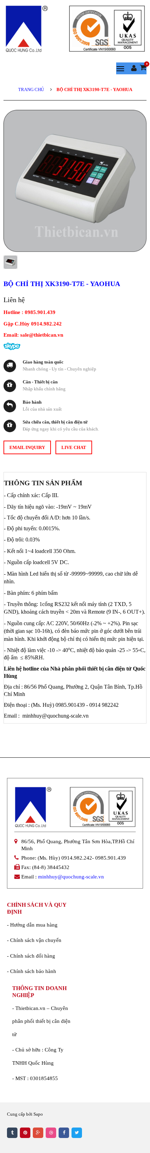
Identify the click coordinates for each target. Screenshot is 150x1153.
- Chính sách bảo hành (31, 971)
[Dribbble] (51, 1133)
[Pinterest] (25, 1133)
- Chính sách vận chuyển (34, 940)
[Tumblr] (12, 1133)
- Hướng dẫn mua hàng (32, 925)
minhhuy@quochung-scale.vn (71, 876)
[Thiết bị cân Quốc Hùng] (75, 28)
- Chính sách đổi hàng (31, 956)
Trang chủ (31, 89)
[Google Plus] (38, 1133)
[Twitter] (77, 1133)
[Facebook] (64, 1133)
